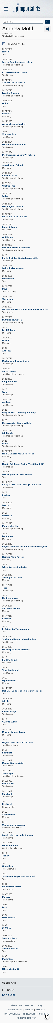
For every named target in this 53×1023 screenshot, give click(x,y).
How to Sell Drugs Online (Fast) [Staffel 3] (23, 464)
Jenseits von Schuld (12, 165)
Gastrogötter (8, 186)
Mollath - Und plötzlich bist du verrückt (22, 691)
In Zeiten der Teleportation (15, 629)
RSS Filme (43, 1014)
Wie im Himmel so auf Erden (16, 247)
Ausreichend (8, 814)
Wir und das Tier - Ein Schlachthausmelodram (25, 309)
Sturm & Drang (9, 227)
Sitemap (40, 1009)
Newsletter (15, 1009)
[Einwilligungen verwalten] (46, 1016)
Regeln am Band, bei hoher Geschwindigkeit (24, 546)
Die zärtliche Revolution (14, 144)
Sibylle (5, 701)
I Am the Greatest (10, 93)
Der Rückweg (8, 330)
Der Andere (7, 536)
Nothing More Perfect (13, 557)
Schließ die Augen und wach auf (18, 876)
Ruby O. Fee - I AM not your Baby (19, 412)
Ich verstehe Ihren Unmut (15, 72)
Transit (5, 856)
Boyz (4, 289)
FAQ (40, 1005)
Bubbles (6, 113)
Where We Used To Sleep (14, 216)
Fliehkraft (7, 753)
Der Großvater (9, 917)
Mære (5, 443)
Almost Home (9, 371)
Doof (4, 907)
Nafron (5, 52)
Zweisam (6, 495)
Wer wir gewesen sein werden (17, 474)
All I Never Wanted (11, 608)
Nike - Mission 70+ (11, 969)
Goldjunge (7, 237)
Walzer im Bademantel (13, 268)
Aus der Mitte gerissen (13, 82)
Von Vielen (7, 299)
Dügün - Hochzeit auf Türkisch (17, 742)
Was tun (6, 505)
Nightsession (9, 680)
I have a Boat (8, 783)
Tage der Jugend (10, 670)
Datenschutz (12, 1014)
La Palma (6, 618)
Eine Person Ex (9, 175)
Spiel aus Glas (9, 938)
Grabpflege (7, 866)
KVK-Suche (8, 995)
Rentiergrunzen (10, 598)
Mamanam (7, 515)
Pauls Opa (7, 959)
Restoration (8, 278)
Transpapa (7, 773)
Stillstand (7, 794)
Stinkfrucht (7, 433)
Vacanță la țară (9, 722)
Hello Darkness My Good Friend (18, 454)
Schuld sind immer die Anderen (18, 835)
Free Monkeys (9, 711)
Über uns (16, 1005)
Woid (4, 392)
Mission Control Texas (13, 732)
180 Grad (6, 928)
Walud (5, 196)
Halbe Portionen (10, 845)
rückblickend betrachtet (14, 124)
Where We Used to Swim (14, 567)
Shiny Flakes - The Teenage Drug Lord (21, 484)
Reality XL (7, 804)
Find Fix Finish (9, 660)
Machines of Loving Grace (15, 361)
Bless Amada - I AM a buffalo (16, 423)
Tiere (4, 588)
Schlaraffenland (10, 948)
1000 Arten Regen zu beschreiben (19, 639)
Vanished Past (9, 134)
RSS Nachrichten (26, 1018)
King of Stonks (9, 381)
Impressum (29, 1014)
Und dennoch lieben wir (14, 825)
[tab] (26, 44)
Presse (29, 1009)
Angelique (7, 351)
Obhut (5, 103)
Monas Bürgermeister (13, 763)
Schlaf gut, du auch (12, 577)
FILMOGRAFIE (16, 43)
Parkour (6, 897)
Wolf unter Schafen (11, 886)
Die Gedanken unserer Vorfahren (18, 155)
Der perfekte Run (10, 526)
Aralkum (6, 402)
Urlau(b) (6, 340)
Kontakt (30, 1005)
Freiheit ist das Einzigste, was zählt (20, 258)
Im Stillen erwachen (12, 320)
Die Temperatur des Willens (16, 649)
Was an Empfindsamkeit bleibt (17, 62)
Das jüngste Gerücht (12, 206)
